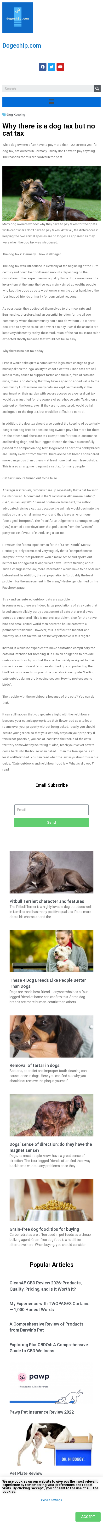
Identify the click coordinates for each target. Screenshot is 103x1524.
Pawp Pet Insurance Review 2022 (42, 1412)
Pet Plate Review (26, 1473)
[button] (88, 1517)
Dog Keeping (16, 114)
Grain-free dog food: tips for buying (44, 1229)
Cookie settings (51, 1500)
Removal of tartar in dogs (35, 1065)
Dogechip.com (21, 45)
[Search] (97, 88)
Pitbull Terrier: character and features (47, 901)
